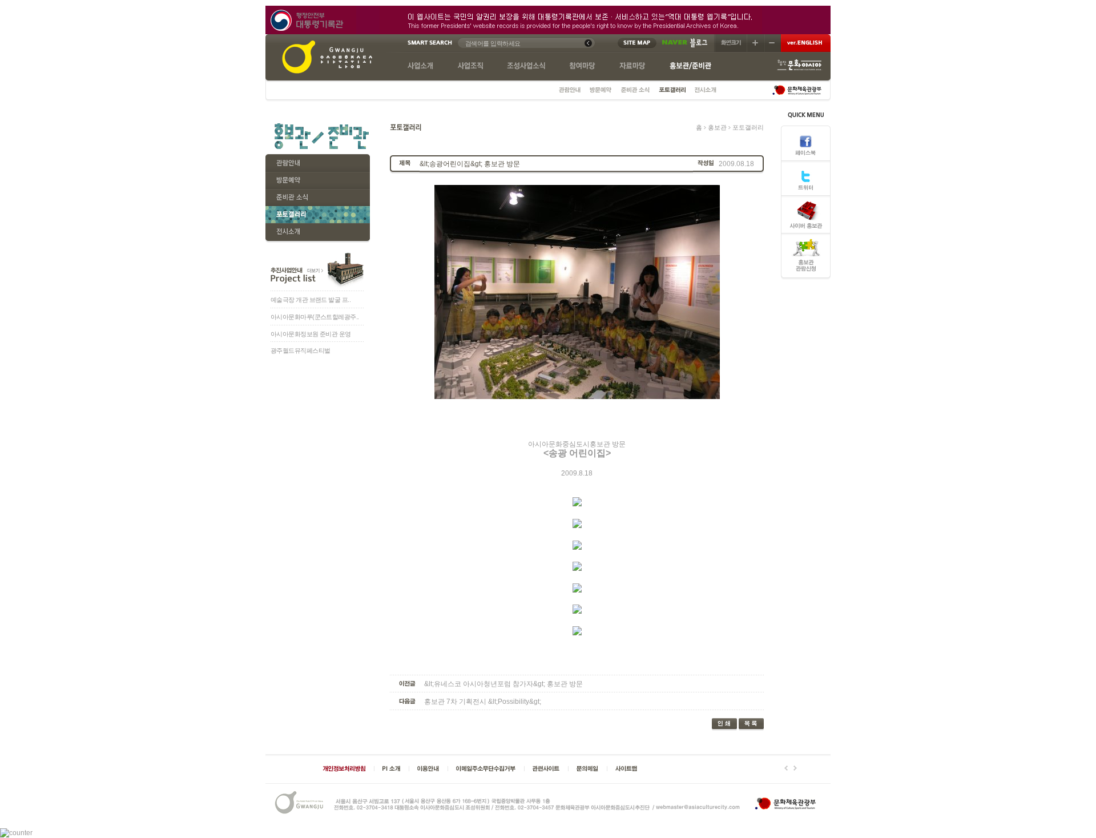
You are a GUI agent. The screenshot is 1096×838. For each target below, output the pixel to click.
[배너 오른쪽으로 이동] (795, 768)
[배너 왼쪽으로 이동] (786, 768)
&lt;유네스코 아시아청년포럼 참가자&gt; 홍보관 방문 (503, 683)
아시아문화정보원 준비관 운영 (311, 334)
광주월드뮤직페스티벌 (300, 350)
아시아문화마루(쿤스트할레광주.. (315, 316)
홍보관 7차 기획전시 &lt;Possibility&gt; (482, 701)
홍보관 (718, 127)
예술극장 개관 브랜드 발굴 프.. (310, 299)
